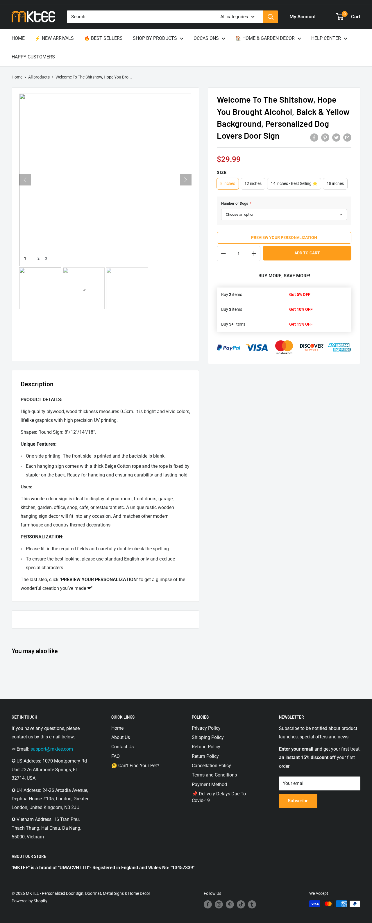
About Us (120, 737)
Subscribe (298, 801)
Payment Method (209, 784)
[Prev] (25, 179)
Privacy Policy (206, 728)
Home (17, 77)
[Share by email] (347, 137)
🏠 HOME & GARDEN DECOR (265, 38)
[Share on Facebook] (314, 137)
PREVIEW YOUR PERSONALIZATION (284, 237)
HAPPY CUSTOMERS (33, 57)
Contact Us (122, 746)
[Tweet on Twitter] (336, 137)
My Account (302, 16)
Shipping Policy (208, 737)
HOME (18, 38)
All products (39, 77)
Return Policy (205, 756)
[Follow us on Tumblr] (252, 904)
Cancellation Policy (211, 765)
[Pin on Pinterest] (325, 137)
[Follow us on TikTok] (241, 904)
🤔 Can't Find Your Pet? (135, 765)
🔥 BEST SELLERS (103, 38)
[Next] (186, 179)
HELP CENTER (326, 38)
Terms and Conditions (214, 775)
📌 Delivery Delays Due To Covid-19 (219, 797)
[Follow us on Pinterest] (230, 904)
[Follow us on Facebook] (208, 904)
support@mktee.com (52, 749)
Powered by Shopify (29, 901)
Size (222, 172)
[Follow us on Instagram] (219, 904)
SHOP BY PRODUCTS (155, 38)
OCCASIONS (206, 38)
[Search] (270, 16)
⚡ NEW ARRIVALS (54, 38)
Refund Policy (206, 746)
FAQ (115, 756)
